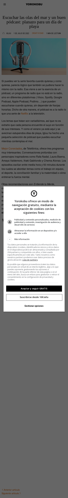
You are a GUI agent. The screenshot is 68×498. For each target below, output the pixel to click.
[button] (34, 239)
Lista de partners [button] (30, 260)
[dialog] (34, 249)
